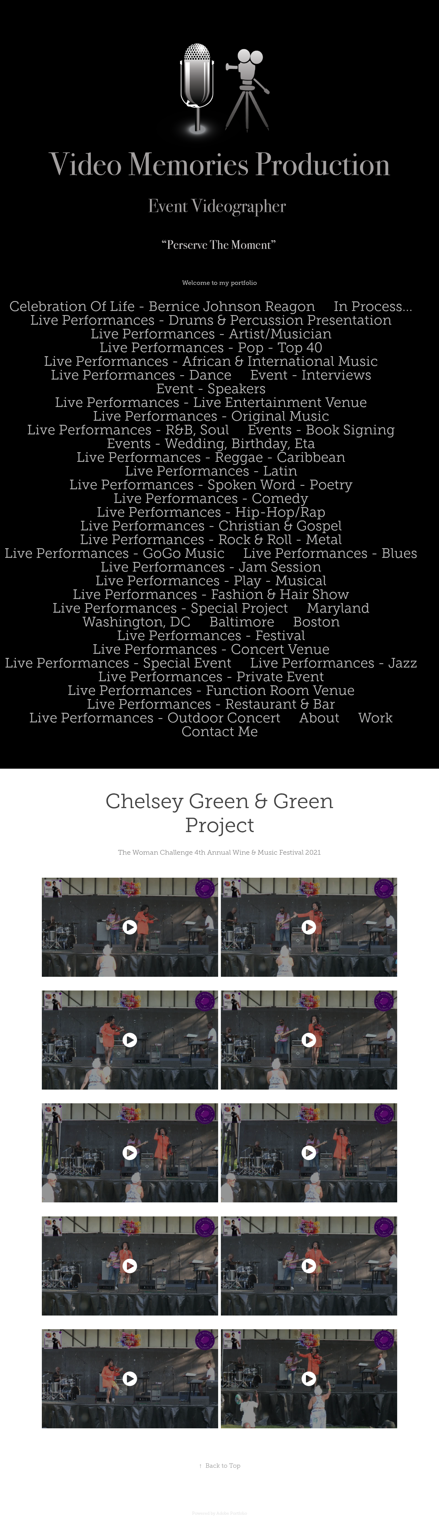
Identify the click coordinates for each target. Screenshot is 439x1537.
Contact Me (219, 731)
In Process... (373, 306)
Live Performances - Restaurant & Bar (211, 704)
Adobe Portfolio (231, 1513)
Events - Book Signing (321, 429)
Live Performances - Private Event (211, 676)
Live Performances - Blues (330, 553)
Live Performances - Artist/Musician (211, 333)
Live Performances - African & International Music (211, 361)
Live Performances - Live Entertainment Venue (211, 402)
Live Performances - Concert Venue (211, 649)
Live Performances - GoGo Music (114, 553)
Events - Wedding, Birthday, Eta (211, 443)
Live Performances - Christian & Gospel (211, 525)
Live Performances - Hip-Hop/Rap (211, 512)
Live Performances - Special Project (170, 608)
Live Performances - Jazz (333, 663)
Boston (316, 621)
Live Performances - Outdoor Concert (155, 717)
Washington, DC (136, 621)
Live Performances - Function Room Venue (211, 690)
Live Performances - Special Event (118, 663)
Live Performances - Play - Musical (211, 580)
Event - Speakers (211, 388)
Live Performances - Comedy (211, 498)
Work (375, 717)
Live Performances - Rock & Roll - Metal (211, 539)
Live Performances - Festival (211, 635)
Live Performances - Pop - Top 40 (211, 347)
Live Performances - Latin (211, 471)
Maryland (338, 608)
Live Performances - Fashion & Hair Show (211, 594)
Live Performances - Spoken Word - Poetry (211, 484)
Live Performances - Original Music (211, 416)
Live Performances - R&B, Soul (128, 429)
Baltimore (241, 621)
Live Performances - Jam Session (210, 567)
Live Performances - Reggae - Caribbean (210, 457)
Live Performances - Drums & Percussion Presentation (211, 320)
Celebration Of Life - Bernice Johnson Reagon (162, 306)
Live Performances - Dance (141, 375)
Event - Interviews (310, 375)
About (319, 717)
